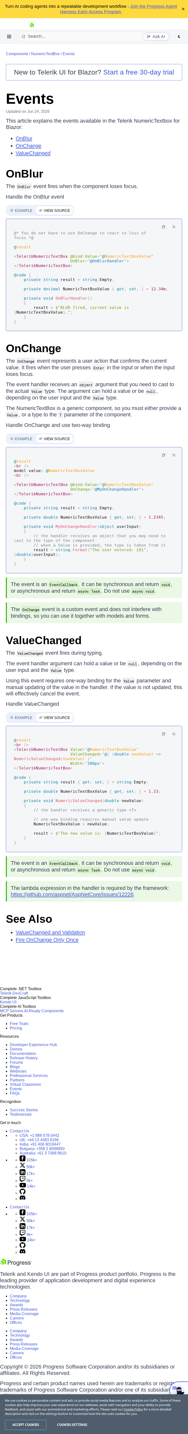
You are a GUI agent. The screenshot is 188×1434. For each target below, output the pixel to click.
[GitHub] (22, 1193)
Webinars (18, 1071)
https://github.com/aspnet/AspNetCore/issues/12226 (72, 894)
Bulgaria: (42, 1149)
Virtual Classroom (25, 1084)
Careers (17, 1318)
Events (69, 54)
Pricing (16, 1028)
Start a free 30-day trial (138, 72)
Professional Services (29, 1076)
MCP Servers (11, 1011)
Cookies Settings (72, 1424)
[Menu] (9, 36)
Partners (17, 1080)
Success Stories (24, 1110)
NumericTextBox (45, 54)
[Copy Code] (163, 227)
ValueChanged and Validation (50, 932)
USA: (39, 1135)
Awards (16, 1305)
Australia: (43, 1153)
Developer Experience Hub (33, 1045)
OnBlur (24, 138)
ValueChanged (33, 153)
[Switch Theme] (179, 36)
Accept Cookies (25, 1424)
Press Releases (23, 1309)
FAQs (15, 1093)
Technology (20, 1300)
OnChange (28, 146)
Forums (16, 1062)
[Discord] (22, 1199)
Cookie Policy (133, 1409)
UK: (39, 1140)
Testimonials (21, 1114)
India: (40, 1144)
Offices (16, 1322)
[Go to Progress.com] (16, 1265)
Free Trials (19, 1024)
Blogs (15, 1067)
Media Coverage (24, 1314)
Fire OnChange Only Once (47, 940)
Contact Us (19, 1131)
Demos (16, 1049)
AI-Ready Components (44, 1011)
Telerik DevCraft (14, 993)
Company (18, 1296)
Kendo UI (8, 1002)
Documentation (23, 1053)
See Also (29, 919)
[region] (94, 1414)
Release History (24, 1058)
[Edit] (174, 227)
